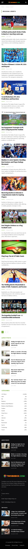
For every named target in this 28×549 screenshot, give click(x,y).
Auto (2, 396)
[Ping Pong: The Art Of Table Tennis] (14, 247)
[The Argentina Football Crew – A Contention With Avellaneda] (14, 306)
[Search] (26, 2)
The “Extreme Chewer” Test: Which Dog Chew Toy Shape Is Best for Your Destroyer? (18, 381)
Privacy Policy (15, 545)
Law (2, 415)
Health (3, 410)
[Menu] (2, 2)
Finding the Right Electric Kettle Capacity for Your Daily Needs (18, 343)
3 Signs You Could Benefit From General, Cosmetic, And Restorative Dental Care (18, 513)
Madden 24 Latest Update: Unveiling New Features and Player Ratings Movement (13, 162)
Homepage (7, 545)
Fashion (3, 408)
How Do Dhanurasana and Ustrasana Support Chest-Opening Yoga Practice (18, 361)
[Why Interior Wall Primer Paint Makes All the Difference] (5, 371)
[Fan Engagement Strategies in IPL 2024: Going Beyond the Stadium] (14, 118)
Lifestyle (3, 418)
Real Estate (4, 422)
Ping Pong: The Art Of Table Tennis (12, 256)
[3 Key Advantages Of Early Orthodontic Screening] (5, 523)
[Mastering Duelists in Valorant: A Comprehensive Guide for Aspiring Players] (14, 183)
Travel (3, 429)
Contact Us (22, 545)
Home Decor (4, 413)
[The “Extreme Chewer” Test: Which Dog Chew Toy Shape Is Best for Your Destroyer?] (5, 381)
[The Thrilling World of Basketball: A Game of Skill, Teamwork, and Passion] (14, 275)
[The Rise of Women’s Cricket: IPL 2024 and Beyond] (14, 55)
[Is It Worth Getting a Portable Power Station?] (5, 531)
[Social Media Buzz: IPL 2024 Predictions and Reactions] (14, 88)
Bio (2, 399)
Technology (4, 427)
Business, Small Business (7, 403)
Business (3, 401)
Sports (3, 425)
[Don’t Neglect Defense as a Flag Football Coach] (14, 216)
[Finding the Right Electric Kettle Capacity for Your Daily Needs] (5, 343)
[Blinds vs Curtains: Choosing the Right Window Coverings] (5, 353)
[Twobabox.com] (14, 2)
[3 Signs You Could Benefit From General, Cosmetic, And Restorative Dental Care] (5, 513)
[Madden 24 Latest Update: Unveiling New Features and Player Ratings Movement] (14, 151)
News (2, 420)
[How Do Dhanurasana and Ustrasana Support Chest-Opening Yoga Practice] (5, 361)
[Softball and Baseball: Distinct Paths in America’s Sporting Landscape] (14, 23)
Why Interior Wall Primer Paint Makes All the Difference (17, 371)
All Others (3, 394)
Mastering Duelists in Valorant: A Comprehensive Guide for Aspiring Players (12, 195)
